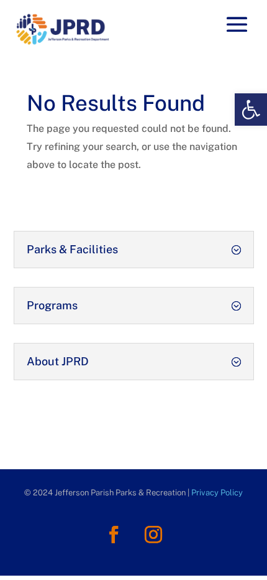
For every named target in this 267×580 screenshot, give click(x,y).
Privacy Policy (217, 492)
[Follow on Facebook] (113, 534)
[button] (251, 109)
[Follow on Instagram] (153, 534)
